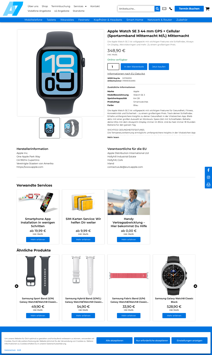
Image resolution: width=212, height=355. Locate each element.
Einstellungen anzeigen (189, 340)
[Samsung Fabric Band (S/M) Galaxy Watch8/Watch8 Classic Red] (128, 275)
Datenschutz (10, 350)
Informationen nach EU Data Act (126, 73)
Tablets (51, 19)
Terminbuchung (60, 6)
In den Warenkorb (134, 66)
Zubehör (181, 19)
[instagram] (208, 177)
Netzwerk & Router (160, 19)
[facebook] (208, 170)
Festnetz (83, 19)
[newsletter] (208, 184)
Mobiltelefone (33, 19)
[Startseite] (13, 8)
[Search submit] (157, 9)
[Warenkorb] (207, 8)
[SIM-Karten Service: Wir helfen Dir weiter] (83, 202)
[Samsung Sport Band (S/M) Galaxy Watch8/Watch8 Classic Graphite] (38, 275)
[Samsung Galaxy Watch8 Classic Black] (174, 275)
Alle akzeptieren (114, 340)
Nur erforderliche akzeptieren (152, 340)
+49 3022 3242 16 (171, 8)
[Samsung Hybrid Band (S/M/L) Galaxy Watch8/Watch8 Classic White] (83, 275)
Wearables (67, 19)
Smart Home (134, 19)
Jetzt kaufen (159, 66)
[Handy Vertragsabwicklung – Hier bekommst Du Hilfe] (129, 202)
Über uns (33, 6)
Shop (45, 6)
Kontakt (95, 6)
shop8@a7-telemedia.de (164, 8)
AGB (19, 350)
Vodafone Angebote (39, 11)
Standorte (79, 11)
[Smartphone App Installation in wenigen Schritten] (38, 202)
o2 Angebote (61, 11)
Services (78, 6)
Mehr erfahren (38, 239)
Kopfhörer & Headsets (108, 19)
